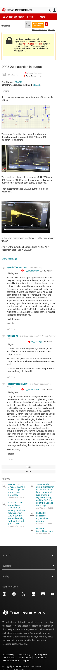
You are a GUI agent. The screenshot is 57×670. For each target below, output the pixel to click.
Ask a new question (46, 24)
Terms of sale (8, 657)
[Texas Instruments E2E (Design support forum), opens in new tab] (43, 595)
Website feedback (10, 660)
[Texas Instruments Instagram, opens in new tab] (4, 595)
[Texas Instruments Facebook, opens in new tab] (14, 595)
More (42, 17)
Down (14, 329)
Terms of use (25, 657)
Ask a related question (38, 25)
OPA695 (36, 85)
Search (49, 10)
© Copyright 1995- (13, 666)
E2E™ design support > (13, 17)
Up (8, 329)
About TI (6, 555)
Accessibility (8, 654)
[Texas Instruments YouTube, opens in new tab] (53, 595)
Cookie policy (24, 654)
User (54, 10)
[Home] (17, 10)
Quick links (7, 566)
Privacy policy (40, 654)
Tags (28, 467)
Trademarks (40, 657)
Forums (31, 17)
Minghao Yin (13, 75)
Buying (5, 576)
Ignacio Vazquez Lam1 (18, 267)
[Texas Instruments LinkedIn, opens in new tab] (33, 595)
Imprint (26, 660)
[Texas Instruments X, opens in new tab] (24, 595)
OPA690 (18, 82)
